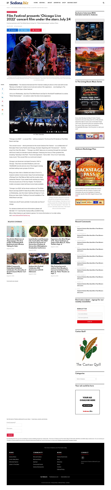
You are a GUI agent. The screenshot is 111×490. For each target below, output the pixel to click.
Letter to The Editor (14, 464)
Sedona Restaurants (38, 467)
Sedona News (12, 457)
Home (36, 2)
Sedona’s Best (72, 2)
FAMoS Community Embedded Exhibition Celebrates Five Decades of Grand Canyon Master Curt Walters (16, 270)
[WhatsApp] (2, 113)
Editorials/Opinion (13, 462)
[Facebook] (2, 89)
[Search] (103, 3)
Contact (59, 467)
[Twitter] (2, 93)
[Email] (2, 105)
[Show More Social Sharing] (43, 30)
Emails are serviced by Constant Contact (67, 440)
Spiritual (35, 462)
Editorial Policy (61, 469)
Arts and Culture (11, 11)
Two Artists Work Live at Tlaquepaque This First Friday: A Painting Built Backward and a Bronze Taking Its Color (15, 242)
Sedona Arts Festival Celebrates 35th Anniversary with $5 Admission (36, 269)
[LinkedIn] (2, 97)
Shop (64, 2)
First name (9, 428)
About (50, 2)
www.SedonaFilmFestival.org (21, 215)
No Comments (19, 26)
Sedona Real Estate (62, 457)
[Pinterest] (2, 101)
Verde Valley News (14, 459)
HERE (89, 194)
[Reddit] (2, 109)
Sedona (42, 2)
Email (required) (11, 422)
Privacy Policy (54, 482)
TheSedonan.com (53, 477)
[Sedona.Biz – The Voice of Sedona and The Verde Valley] (19, 2)
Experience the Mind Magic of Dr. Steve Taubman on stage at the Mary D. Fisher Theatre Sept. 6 (60, 241)
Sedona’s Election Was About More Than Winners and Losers (90, 229)
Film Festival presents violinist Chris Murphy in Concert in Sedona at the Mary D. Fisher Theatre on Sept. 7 (60, 270)
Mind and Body (37, 459)
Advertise (57, 2)
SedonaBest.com (65, 477)
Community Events (38, 464)
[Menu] (8, 3)
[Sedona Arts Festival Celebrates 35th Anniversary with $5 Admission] (39, 258)
